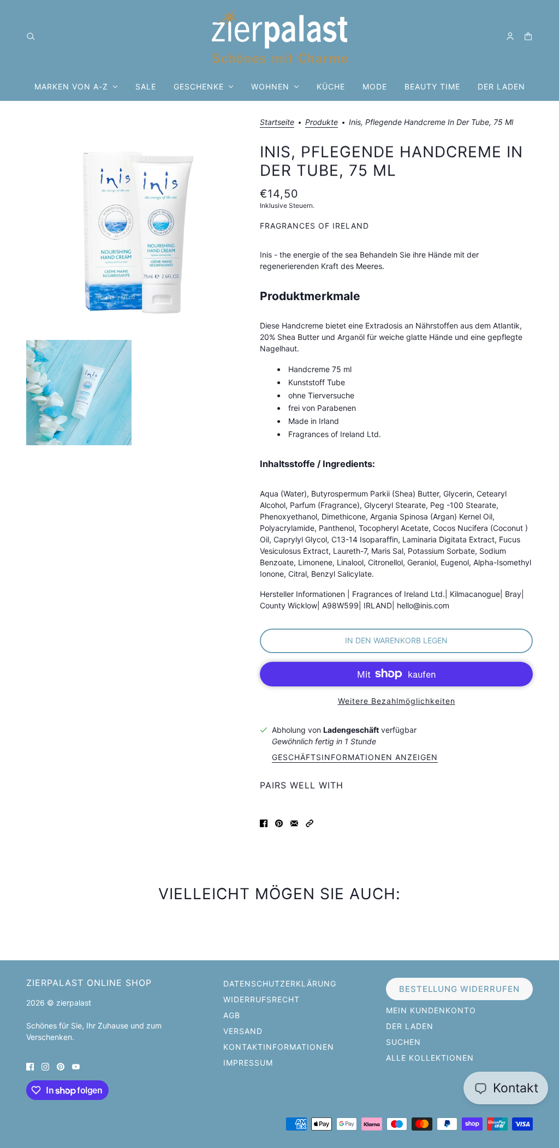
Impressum (248, 1062)
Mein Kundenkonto (431, 1010)
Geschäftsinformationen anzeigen (355, 758)
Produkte (321, 122)
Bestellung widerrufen (459, 989)
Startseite (277, 122)
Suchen (403, 1042)
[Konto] (510, 36)
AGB (231, 1015)
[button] (309, 822)
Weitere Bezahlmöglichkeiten (396, 700)
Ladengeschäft (351, 729)
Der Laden (409, 1026)
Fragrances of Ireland (314, 225)
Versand (243, 1031)
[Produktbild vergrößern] (134, 226)
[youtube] (76, 1066)
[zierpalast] (280, 36)
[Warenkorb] (528, 36)
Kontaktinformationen (278, 1046)
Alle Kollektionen (430, 1057)
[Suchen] (30, 36)
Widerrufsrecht (261, 999)
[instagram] (45, 1066)
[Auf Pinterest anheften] (279, 822)
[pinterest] (60, 1066)
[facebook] (30, 1066)
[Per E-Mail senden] (294, 822)
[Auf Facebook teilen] (263, 822)
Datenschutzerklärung (279, 983)
